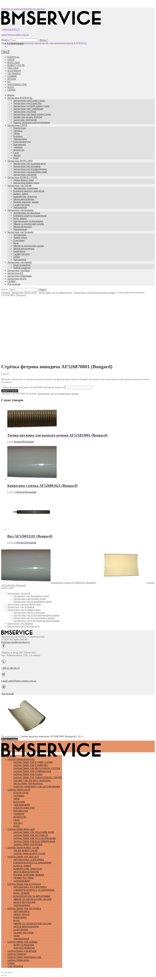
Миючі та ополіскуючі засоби (28, 224)
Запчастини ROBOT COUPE (22, 177)
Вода (16, 243)
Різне (16, 158)
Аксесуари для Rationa (25, 119)
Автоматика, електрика (25, 188)
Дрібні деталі (20, 237)
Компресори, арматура (25, 196)
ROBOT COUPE (16, 65)
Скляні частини (21, 204)
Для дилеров (13, 284)
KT (9, 81)
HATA (10, 87)
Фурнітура (18, 150)
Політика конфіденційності (15, 642)
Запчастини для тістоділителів (29, 612)
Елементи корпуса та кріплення (29, 215)
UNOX (11, 59)
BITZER (11, 79)
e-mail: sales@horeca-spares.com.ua (18, 681)
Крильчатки (19, 144)
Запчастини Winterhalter (19, 276)
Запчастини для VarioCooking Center (32, 114)
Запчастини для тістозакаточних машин (94, 292)
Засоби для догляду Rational (27, 117)
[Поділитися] (5, 972)
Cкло (16, 152)
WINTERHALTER (17, 84)
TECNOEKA (14, 73)
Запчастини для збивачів (20, 623)
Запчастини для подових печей (29, 598)
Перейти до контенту (34, 9)
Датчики (17, 130)
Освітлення (19, 251)
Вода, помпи (20, 218)
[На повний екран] (8, 972)
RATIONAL (13, 57)
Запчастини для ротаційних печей (31, 596)
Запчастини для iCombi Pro (27, 103)
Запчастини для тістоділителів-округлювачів (36, 620)
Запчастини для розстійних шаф (30, 171)
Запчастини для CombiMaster (28, 108)
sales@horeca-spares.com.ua (15, 34)
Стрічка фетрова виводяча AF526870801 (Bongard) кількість (32, 387)
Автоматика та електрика (26, 213)
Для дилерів (7, 693)
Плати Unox (19, 128)
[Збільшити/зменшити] (11, 972)
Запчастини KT (15, 273)
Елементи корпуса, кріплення (28, 191)
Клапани (18, 136)
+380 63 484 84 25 (10, 29)
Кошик (10, 95)
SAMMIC (12, 76)
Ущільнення (19, 259)
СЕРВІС (11, 90)
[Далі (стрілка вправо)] (5, 975)
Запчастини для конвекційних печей (32, 601)
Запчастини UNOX (17, 125)
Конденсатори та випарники (28, 221)
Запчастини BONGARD (20, 161)
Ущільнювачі (20, 139)
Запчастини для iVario (24, 111)
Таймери (18, 147)
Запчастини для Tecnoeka (20, 232)
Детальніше (28, 441)
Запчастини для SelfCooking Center (31, 106)
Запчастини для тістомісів (26, 166)
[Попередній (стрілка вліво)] (2, 975)
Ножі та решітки (21, 265)
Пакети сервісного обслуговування (31, 122)
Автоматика (19, 235)
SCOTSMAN (14, 70)
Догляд (17, 155)
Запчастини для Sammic (19, 262)
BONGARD (13, 62)
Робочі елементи (22, 267)
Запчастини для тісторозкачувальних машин (36, 615)
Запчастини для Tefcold (19, 185)
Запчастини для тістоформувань (30, 169)
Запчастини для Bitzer (18, 270)
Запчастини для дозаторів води (29, 163)
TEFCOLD (13, 68)
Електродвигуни (22, 141)
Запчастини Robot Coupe (26, 182)
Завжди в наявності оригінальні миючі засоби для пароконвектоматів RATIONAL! (44, 43)
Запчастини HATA (17, 278)
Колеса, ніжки (20, 193)
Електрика (18, 240)
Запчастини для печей (24, 174)
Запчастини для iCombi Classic (29, 100)
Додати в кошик (9, 391)
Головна (5, 292)
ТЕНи (16, 133)
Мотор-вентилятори (23, 199)
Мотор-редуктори (22, 226)
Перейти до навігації (12, 9)
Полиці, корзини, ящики (26, 202)
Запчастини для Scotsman (20, 210)
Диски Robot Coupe (23, 180)
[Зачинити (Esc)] (2, 972)
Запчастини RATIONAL (20, 98)
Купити (18, 441)
